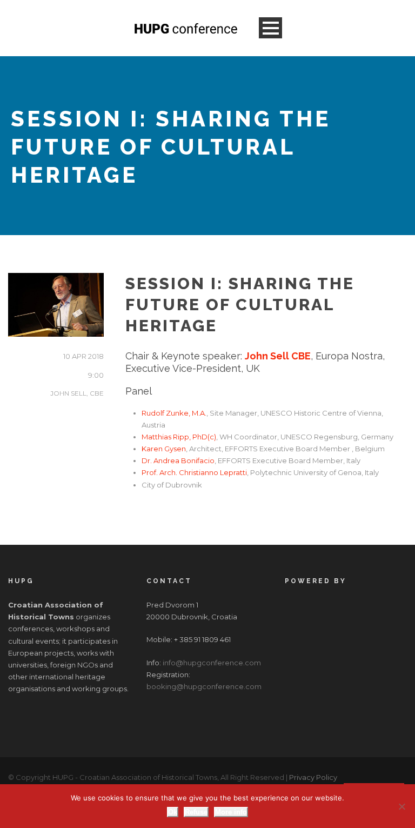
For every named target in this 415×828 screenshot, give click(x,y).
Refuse (196, 812)
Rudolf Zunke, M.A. (174, 413)
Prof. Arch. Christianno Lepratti (194, 472)
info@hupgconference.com (212, 662)
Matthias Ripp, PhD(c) (179, 436)
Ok (172, 812)
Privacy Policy (313, 777)
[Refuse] (401, 806)
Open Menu (270, 27)
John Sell (77, 393)
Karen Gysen (164, 448)
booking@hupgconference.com (204, 686)
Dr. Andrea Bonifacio (178, 460)
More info (231, 812)
